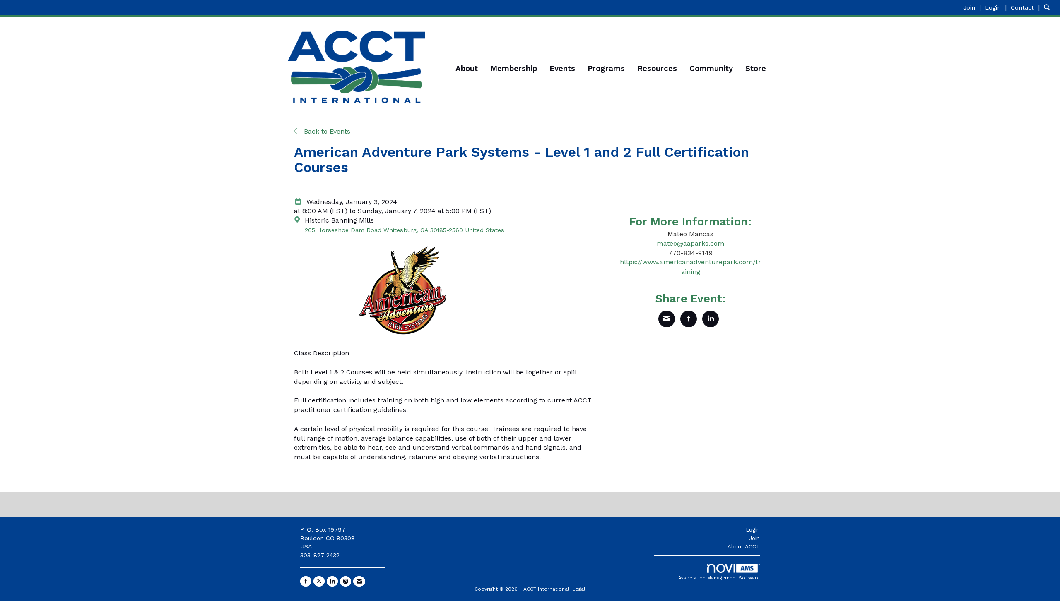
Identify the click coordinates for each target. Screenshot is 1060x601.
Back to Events (326, 131)
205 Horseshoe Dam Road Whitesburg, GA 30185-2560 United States (404, 230)
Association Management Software (719, 578)
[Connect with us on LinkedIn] (332, 581)
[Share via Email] (666, 319)
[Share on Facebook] (688, 319)
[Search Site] (1049, 7)
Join (754, 538)
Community (711, 68)
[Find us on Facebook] (305, 581)
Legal (578, 589)
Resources (657, 68)
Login (753, 530)
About (466, 68)
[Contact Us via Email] (359, 581)
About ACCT (744, 547)
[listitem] (973, 7)
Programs (606, 68)
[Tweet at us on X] (319, 581)
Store (755, 68)
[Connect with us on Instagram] (345, 581)
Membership (513, 68)
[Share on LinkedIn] (710, 319)
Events (562, 68)
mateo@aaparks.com (690, 243)
